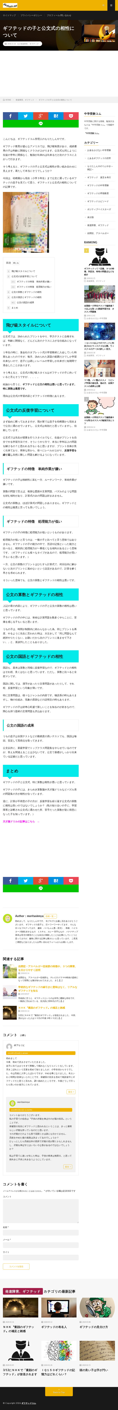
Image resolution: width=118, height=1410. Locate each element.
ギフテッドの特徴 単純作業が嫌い (31, 281)
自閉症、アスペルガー (98, 233)
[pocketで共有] (71, 116)
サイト (6, 1252)
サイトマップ (9, 15)
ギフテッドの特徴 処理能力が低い (31, 286)
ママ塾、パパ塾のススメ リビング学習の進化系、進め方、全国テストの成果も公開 (99, 383)
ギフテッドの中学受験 (98, 185)
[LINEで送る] (41, 124)
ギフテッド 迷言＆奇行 (99, 177)
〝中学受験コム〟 (92, 133)
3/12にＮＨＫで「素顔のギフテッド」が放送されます (20, 1372)
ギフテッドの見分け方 (94, 1327)
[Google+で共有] (40, 116)
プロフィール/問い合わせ (59, 15)
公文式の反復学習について (22, 276)
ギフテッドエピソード (98, 201)
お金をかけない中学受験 (99, 150)
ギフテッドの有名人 (54, 1327)
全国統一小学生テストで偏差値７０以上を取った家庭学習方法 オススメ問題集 (99, 308)
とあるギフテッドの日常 (99, 158)
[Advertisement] (59, 73)
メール (7, 1240)
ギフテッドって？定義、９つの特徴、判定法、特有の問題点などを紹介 (99, 271)
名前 (6, 1227)
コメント (7, 1196)
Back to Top (59, 1392)
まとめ (13, 307)
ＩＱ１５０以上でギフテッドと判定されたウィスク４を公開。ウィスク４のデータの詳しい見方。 (99, 346)
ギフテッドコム (29, 1403)
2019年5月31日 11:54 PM (21, 1110)
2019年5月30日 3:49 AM (18, 1053)
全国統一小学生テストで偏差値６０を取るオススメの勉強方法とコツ (99, 420)
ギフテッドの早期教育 (98, 193)
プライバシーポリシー (31, 15)
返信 (70, 1092)
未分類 (90, 217)
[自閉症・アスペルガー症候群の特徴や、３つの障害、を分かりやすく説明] (10, 971)
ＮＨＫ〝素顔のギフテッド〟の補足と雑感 (41, 1007)
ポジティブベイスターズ (99, 209)
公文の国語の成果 (23, 302)
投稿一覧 (50, 916)
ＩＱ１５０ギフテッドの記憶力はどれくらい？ (58, 1372)
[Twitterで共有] (25, 116)
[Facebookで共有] (10, 116)
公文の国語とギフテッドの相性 (25, 297)
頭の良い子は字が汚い (94, 1370)
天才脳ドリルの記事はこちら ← (21, 821)
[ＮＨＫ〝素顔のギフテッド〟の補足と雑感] (10, 1013)
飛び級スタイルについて (21, 271)
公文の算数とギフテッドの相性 (25, 292)
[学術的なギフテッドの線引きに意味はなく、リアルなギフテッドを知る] (10, 992)
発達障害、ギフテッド (29, 44)
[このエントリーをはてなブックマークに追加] (56, 116)
